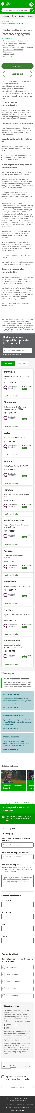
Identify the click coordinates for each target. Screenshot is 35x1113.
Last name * (6, 912)
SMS (19, 1024)
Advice (30, 16)
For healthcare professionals (17, 1100)
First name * (6, 900)
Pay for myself (11, 967)
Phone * (4, 936)
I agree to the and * (18, 1077)
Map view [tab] (21, 364)
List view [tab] (8, 364)
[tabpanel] (17, 518)
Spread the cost (12, 974)
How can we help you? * (11, 864)
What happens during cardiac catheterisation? (14, 44)
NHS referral (11, 988)
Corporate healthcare (8, 1104)
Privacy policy (25, 1107)
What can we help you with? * (14, 852)
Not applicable (12, 996)
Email (9, 1024)
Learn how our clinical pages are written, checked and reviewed (17, 329)
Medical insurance (13, 981)
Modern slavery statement (25, 1104)
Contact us (7, 56)
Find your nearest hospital (13, 50)
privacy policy (24, 1079)
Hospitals (5, 16)
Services (22, 16)
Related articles (9, 54)
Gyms (14, 16)
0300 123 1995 (17, 74)
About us (9, 1099)
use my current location (13, 355)
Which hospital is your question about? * (15, 839)
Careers (25, 1099)
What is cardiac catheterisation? (15, 41)
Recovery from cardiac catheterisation (18, 47)
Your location (8, 347)
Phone (10, 1028)
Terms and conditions (12, 1107)
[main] (17, 557)
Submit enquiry (17, 1087)
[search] (17, 10)
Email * (4, 924)
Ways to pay (8, 52)
